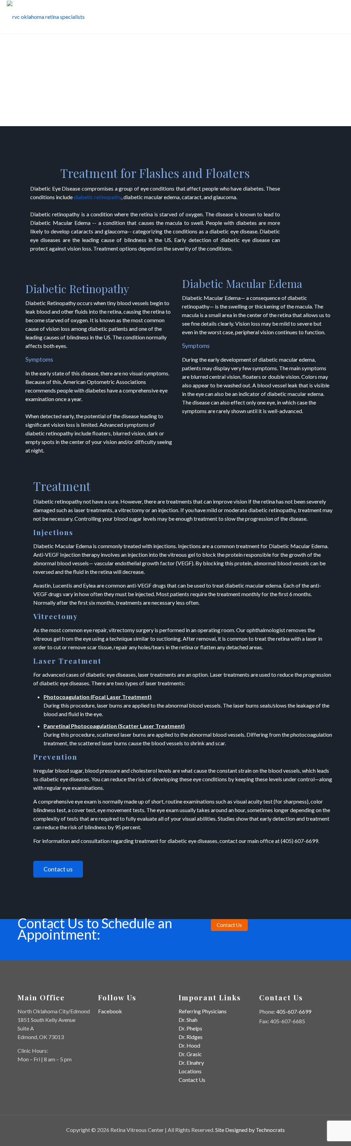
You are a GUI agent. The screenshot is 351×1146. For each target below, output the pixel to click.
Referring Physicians (203, 1011)
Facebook (110, 1011)
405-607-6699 (293, 1011)
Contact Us (192, 1079)
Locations (190, 1071)
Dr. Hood (189, 1045)
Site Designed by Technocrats (250, 1129)
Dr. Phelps (190, 1028)
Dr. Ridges (191, 1037)
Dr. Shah (188, 1019)
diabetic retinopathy (97, 197)
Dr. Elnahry (191, 1062)
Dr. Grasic (190, 1054)
